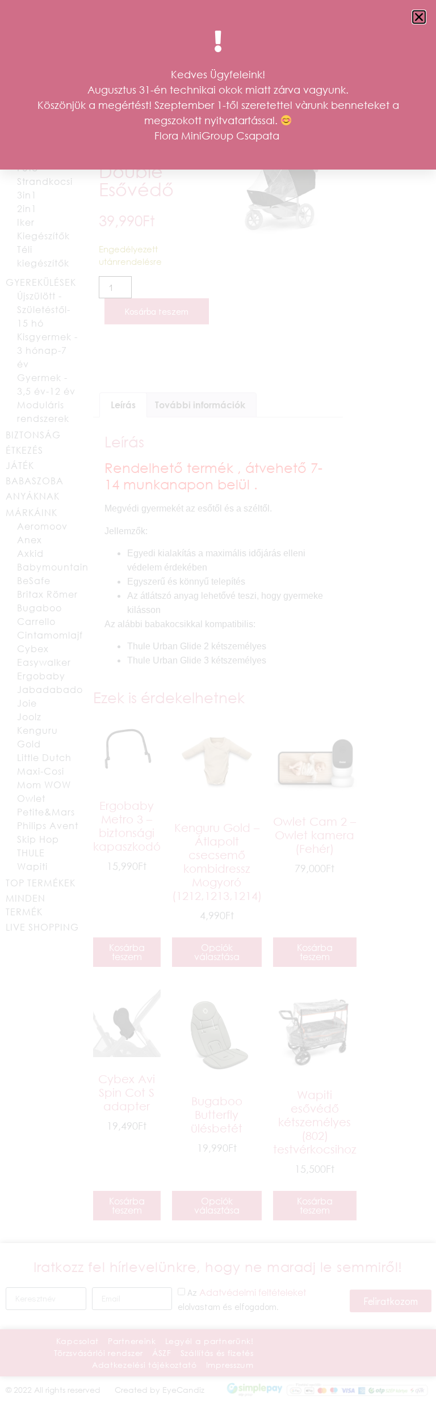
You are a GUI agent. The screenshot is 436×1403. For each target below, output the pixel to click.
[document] (218, 701)
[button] (419, 17)
